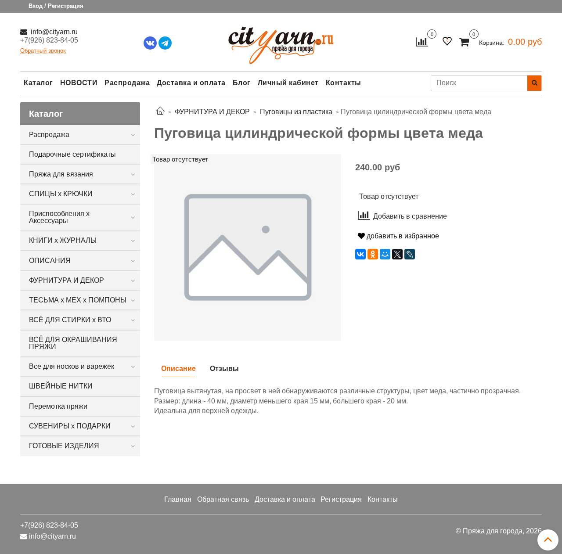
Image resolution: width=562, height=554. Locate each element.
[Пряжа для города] (281, 40)
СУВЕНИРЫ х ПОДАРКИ (70, 426)
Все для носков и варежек (71, 366)
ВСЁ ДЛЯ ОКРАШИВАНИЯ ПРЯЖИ (73, 343)
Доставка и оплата (191, 82)
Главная (177, 499)
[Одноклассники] (372, 254)
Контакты (343, 82)
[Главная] (160, 111)
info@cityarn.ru (53, 32)
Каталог (38, 82)
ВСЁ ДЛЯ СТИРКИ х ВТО (70, 320)
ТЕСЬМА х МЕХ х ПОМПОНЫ (77, 300)
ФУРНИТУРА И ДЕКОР (66, 280)
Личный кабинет (288, 82)
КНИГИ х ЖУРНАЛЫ (63, 240)
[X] (397, 254)
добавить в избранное (402, 236)
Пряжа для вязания (61, 174)
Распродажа (127, 82)
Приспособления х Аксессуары (59, 217)
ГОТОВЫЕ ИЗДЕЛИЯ (64, 446)
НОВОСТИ (79, 82)
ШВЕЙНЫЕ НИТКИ (61, 386)
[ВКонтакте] (360, 254)
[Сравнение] (421, 41)
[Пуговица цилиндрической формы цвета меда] (247, 247)
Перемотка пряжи (58, 406)
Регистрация (341, 499)
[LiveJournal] (409, 254)
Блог (242, 82)
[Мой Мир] (385, 254)
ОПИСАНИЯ (50, 260)
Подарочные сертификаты (72, 154)
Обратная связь (223, 499)
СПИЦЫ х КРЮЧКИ (61, 194)
